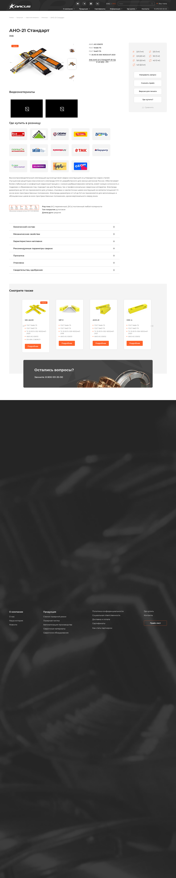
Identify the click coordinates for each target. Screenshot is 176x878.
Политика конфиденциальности (108, 611)
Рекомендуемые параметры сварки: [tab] (33, 248)
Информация (115, 9)
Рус (114, 4)
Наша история (16, 621)
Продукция (83, 9)
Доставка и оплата (101, 619)
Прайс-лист (155, 623)
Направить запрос (147, 75)
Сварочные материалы (32, 17)
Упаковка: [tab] (18, 263)
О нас (12, 617)
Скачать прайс (148, 83)
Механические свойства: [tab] (26, 234)
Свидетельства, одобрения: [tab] (28, 270)
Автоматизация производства (57, 625)
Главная (11, 17)
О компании (68, 9)
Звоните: (48, 377)
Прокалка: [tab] (18, 255)
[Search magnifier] (152, 3)
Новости (13, 625)
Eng (108, 4)
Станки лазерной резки (54, 617)
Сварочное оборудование (55, 633)
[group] (36, 62)
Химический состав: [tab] (24, 227)
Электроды (44, 17)
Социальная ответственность (106, 615)
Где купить (131, 9)
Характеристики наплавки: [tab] (27, 241)
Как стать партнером (102, 628)
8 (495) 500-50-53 (160, 9)
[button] (62, 63)
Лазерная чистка (51, 621)
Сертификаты (100, 9)
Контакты (145, 9)
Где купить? (147, 99)
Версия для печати (148, 91)
